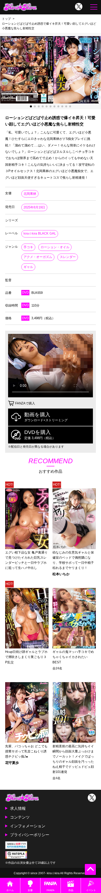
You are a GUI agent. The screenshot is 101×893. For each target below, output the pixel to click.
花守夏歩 (12, 762)
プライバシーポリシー (29, 834)
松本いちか (61, 574)
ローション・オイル (55, 247)
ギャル (28, 267)
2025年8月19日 (34, 207)
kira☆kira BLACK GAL (40, 233)
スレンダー (68, 257)
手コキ (28, 247)
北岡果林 (30, 193)
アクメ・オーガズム (38, 257)
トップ (6, 19)
